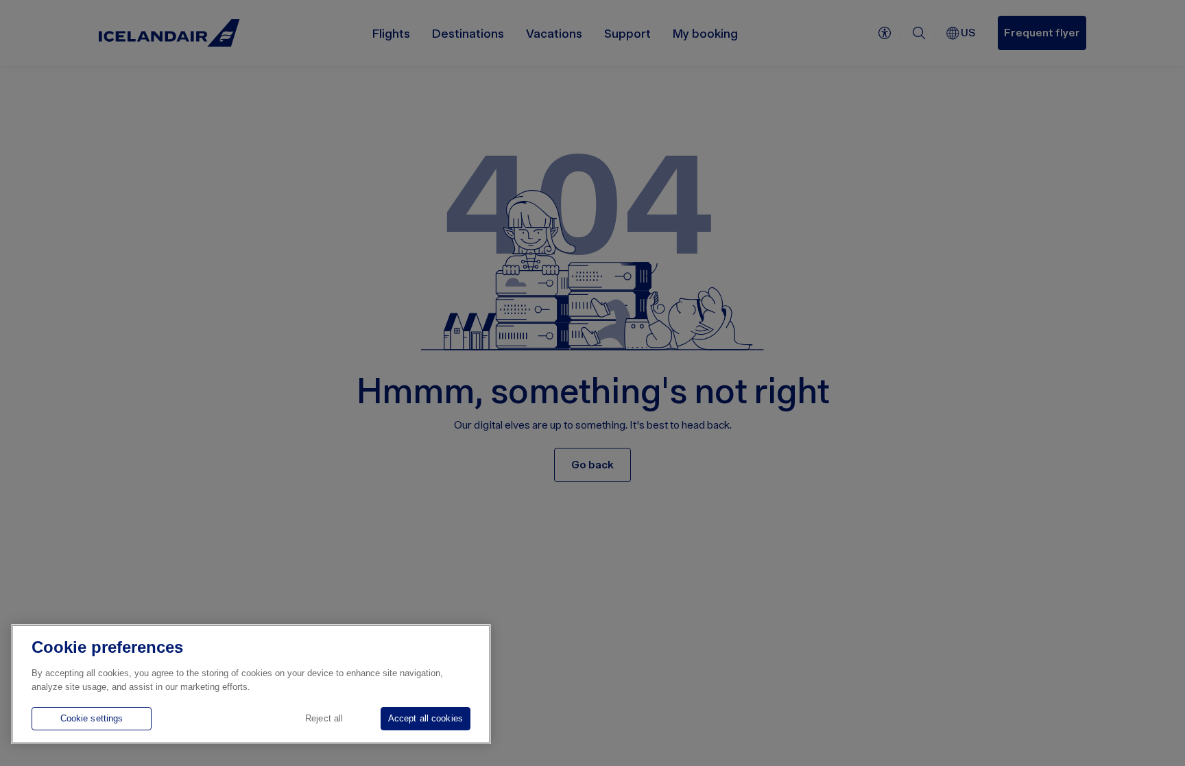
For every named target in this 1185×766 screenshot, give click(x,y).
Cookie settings (91, 718)
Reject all (324, 718)
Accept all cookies (425, 718)
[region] (251, 684)
